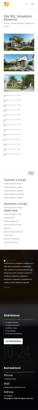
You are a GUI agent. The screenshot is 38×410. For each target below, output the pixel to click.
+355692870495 (10, 379)
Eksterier (7, 23)
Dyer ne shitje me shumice (13, 232)
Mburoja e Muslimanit (11, 239)
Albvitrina (7, 228)
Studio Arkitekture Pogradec (14, 194)
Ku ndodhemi (13, 341)
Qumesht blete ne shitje (12, 225)
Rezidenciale (29, 23)
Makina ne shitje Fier (11, 221)
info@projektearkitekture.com (14, 387)
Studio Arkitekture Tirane (13, 214)
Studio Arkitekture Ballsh (12, 183)
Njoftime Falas (9, 218)
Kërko (31, 173)
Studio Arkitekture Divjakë (13, 198)
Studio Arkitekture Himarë (13, 187)
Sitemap (7, 287)
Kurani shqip (8, 235)
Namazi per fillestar (11, 242)
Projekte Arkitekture (17, 23)
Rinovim (6, 26)
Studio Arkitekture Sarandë (13, 191)
